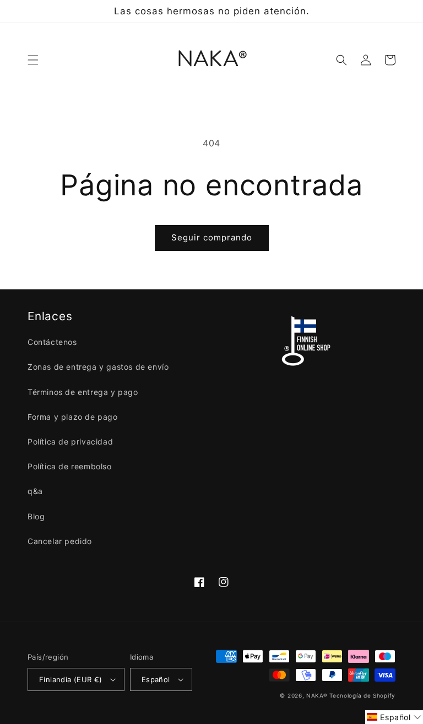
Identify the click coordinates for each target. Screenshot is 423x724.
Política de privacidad (70, 441)
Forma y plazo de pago (73, 416)
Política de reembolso (70, 466)
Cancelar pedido (60, 541)
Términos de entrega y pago (83, 392)
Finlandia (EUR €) (70, 679)
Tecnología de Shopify (362, 695)
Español (156, 679)
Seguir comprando (211, 237)
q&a (35, 491)
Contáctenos (52, 342)
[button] (33, 60)
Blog (36, 516)
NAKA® (317, 695)
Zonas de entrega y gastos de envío (98, 366)
